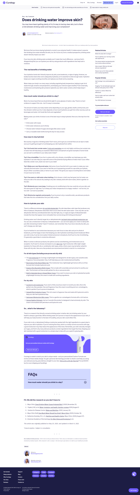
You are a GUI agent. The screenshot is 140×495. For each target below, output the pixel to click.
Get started (7, 472)
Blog (19, 474)
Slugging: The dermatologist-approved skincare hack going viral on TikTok (105, 87)
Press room (21, 479)
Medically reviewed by (36, 460)
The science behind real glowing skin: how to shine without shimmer (105, 62)
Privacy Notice (6, 490)
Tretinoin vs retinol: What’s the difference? (103, 91)
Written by (33, 452)
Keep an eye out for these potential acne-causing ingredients (104, 72)
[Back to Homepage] (9, 2)
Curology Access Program (27, 489)
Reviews (6, 482)
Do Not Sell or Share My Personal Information (31, 487)
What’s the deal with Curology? (103, 54)
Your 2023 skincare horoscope (103, 100)
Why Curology (7, 477)
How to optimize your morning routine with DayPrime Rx (105, 57)
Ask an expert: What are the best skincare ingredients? (103, 67)
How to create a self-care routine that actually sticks (104, 96)
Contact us (21, 482)
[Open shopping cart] (138, 2)
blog (23, 16)
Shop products (7, 474)
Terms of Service (7, 489)
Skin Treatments (30, 16)
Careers (20, 477)
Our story (6, 479)
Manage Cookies (25, 490)
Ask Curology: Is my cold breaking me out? (105, 82)
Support (20, 472)
